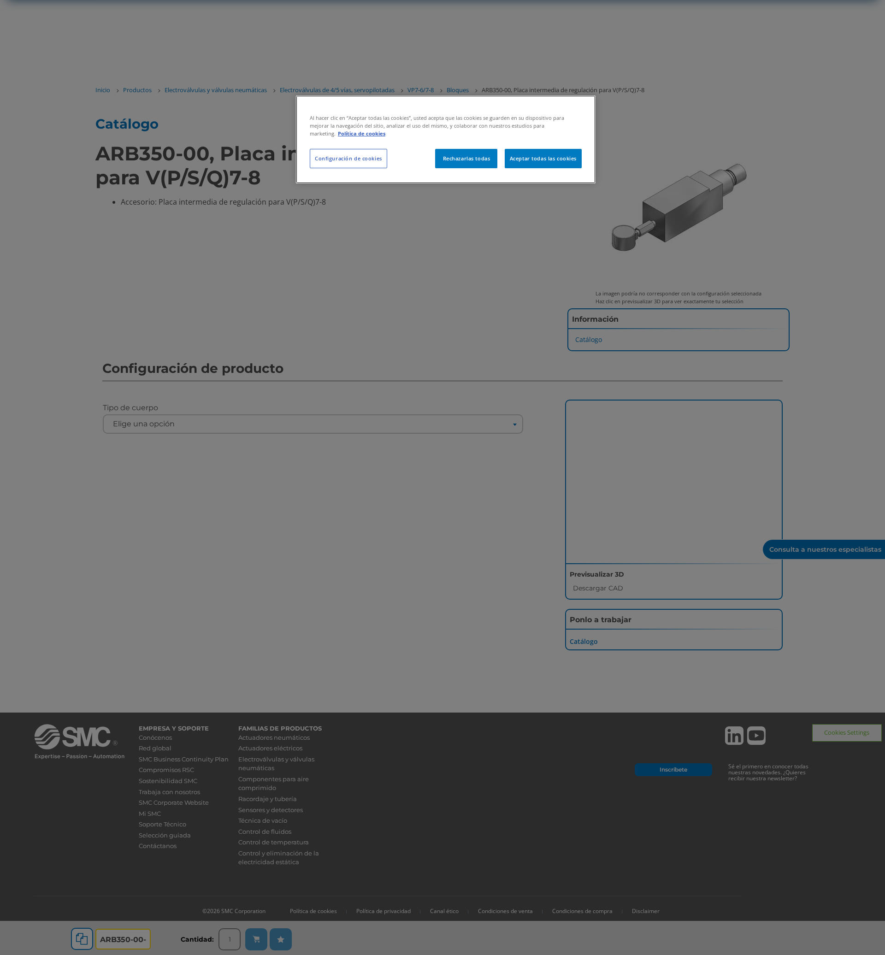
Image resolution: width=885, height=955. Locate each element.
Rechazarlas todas (466, 158)
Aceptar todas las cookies (543, 158)
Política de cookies (361, 133)
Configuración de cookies (348, 158)
